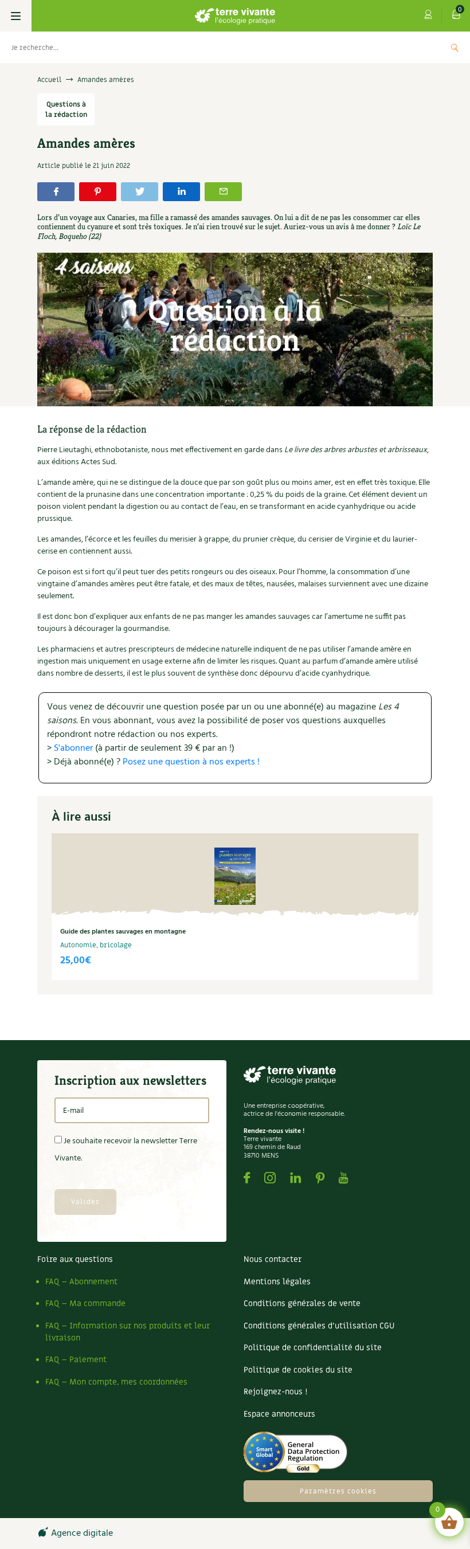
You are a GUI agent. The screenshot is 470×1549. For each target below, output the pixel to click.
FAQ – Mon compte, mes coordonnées (116, 1382)
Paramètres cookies (338, 1491)
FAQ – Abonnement (81, 1281)
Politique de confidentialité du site (313, 1347)
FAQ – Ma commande (85, 1303)
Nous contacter (272, 1259)
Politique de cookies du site (298, 1369)
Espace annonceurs (279, 1414)
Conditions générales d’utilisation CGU (319, 1325)
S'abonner (73, 748)
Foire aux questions (75, 1259)
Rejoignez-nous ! (275, 1391)
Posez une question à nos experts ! (191, 762)
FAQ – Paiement (76, 1359)
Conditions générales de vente (302, 1303)
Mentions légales (277, 1281)
